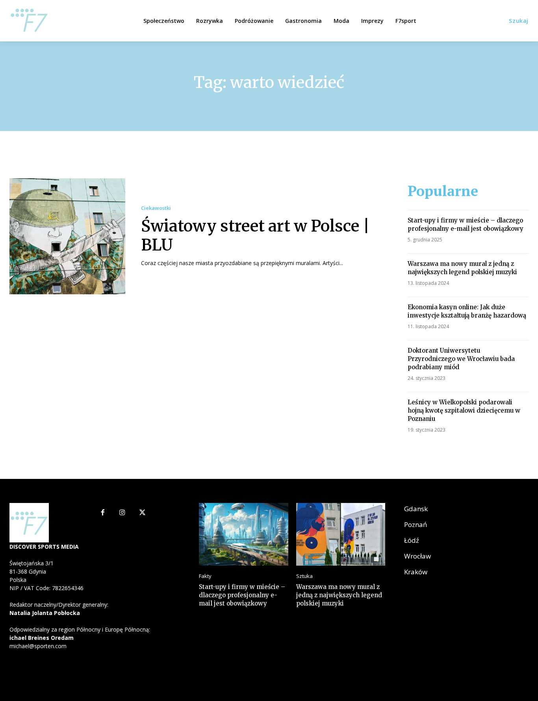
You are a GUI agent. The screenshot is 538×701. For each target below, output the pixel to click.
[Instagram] (122, 513)
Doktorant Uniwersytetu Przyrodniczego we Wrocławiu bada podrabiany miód (461, 359)
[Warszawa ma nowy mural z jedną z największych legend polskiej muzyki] (340, 534)
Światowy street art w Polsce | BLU (255, 235)
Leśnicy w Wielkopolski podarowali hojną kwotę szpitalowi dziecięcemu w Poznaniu (464, 410)
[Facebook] (103, 513)
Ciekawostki (156, 208)
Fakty (205, 576)
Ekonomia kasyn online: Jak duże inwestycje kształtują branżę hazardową (467, 311)
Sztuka (304, 576)
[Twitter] (142, 513)
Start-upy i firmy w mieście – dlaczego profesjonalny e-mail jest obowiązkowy (465, 224)
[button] (519, 21)
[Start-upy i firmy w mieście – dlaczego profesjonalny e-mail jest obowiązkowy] (243, 534)
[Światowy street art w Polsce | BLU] (67, 236)
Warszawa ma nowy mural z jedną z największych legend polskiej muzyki (462, 268)
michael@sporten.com (38, 646)
